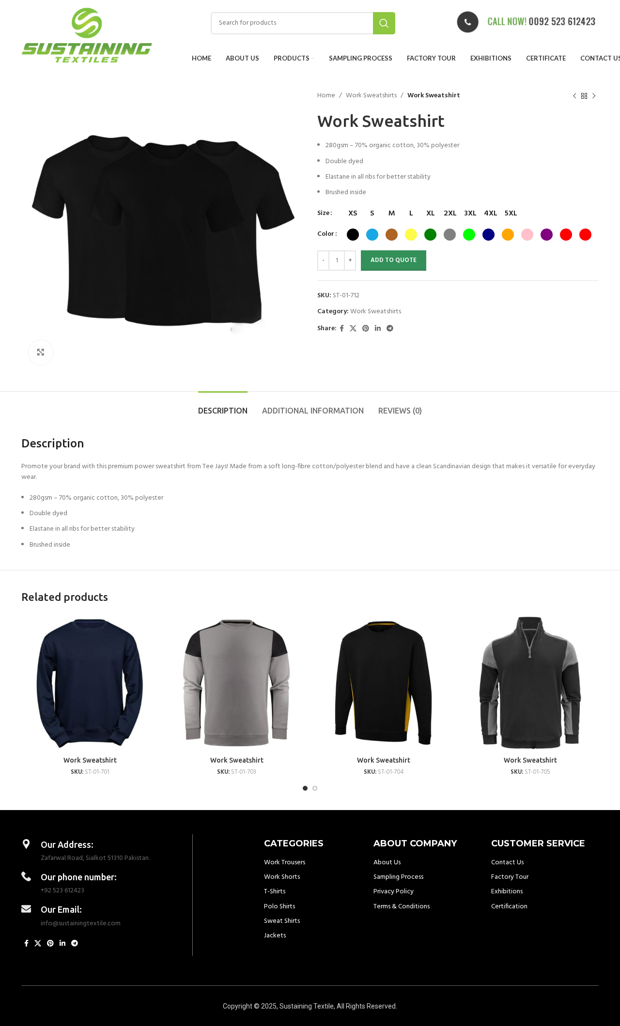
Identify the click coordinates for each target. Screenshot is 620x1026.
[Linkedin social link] (378, 329)
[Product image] (89, 682)
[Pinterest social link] (365, 329)
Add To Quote (394, 260)
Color (325, 234)
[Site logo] (87, 35)
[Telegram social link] (390, 329)
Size (323, 213)
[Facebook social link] (342, 329)
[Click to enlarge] (41, 352)
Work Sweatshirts (371, 95)
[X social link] (353, 329)
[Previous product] (574, 96)
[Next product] (594, 96)
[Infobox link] (526, 23)
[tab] (223, 406)
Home (326, 95)
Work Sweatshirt (90, 760)
